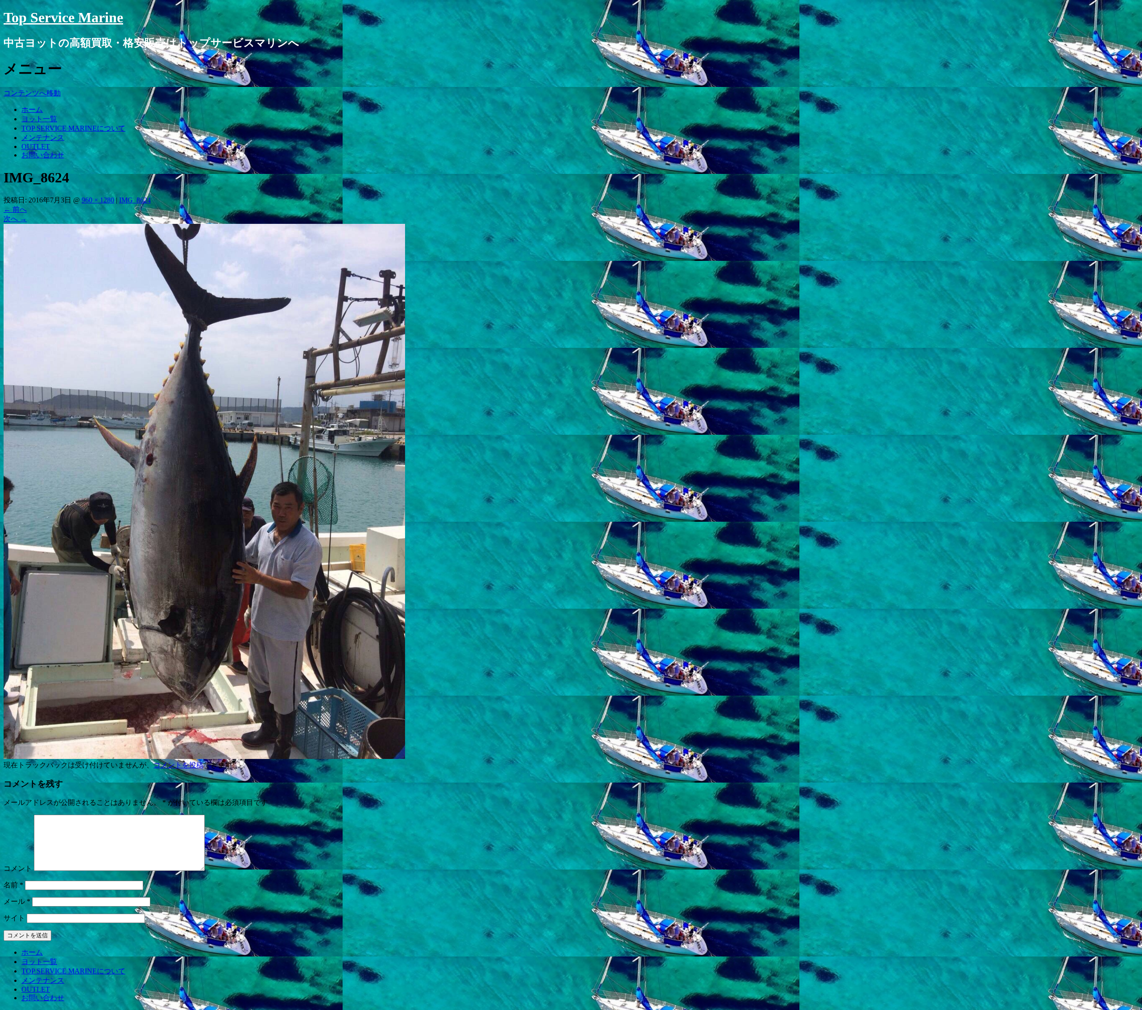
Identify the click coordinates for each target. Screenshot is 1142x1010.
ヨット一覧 (39, 119)
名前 (13, 885)
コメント (18, 868)
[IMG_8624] (204, 756)
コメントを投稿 (178, 765)
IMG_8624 (135, 200)
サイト (14, 918)
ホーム (32, 109)
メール (17, 901)
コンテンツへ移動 (32, 93)
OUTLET (35, 146)
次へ (15, 219)
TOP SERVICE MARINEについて (73, 128)
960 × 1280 (98, 200)
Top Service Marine (63, 17)
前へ (15, 209)
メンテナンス (42, 137)
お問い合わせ (42, 155)
